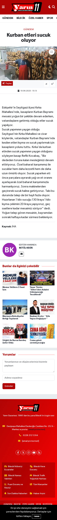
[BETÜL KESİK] (9, 250)
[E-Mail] (21, 254)
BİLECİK (21, 18)
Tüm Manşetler (40, 484)
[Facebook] (18, 452)
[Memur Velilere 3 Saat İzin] (14, 278)
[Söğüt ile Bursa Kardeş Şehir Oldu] (14, 331)
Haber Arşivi (39, 493)
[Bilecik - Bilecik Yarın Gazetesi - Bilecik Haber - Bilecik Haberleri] (26, 7)
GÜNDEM (7, 18)
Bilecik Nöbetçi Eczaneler (13, 468)
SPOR (50, 18)
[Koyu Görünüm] (50, 7)
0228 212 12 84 (30, 435)
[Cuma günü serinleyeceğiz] (42, 331)
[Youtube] (33, 452)
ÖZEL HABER (35, 18)
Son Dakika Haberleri (17, 493)
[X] (23, 452)
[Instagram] (28, 452)
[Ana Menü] (3, 7)
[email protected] (36, 429)
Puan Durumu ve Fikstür (13, 486)
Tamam (36, 516)
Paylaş (9, 83)
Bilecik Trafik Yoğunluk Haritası (38, 477)
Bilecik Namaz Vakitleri (12, 477)
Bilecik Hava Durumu (37, 468)
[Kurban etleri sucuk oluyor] (28, 63)
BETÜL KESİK (26, 248)
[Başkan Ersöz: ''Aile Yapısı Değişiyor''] (42, 307)
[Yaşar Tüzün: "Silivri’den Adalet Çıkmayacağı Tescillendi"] (42, 278)
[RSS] (39, 452)
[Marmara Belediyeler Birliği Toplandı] (14, 307)
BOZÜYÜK (47, 504)
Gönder (9, 386)
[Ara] (53, 7)
